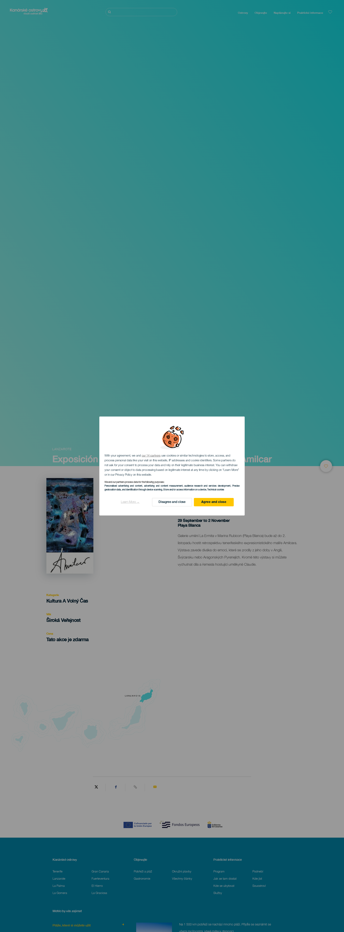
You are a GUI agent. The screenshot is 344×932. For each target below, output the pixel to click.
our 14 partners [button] (151, 455)
